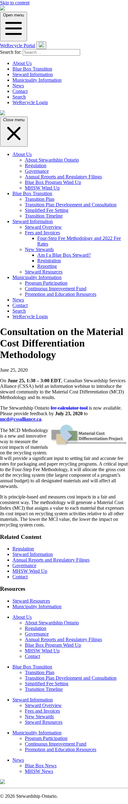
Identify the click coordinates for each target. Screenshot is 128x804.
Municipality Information (37, 80)
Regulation (35, 165)
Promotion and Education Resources (60, 294)
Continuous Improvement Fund (55, 288)
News (18, 85)
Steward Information (32, 74)
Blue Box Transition (32, 68)
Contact (20, 91)
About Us (22, 63)
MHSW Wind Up (42, 188)
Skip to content (15, 2)
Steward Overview (43, 227)
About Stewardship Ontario (52, 160)
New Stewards (39, 249)
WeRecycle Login (30, 102)
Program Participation (46, 283)
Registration (49, 260)
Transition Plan (39, 199)
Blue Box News (41, 765)
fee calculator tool (69, 408)
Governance (37, 171)
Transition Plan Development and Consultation (71, 204)
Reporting (47, 266)
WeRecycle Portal (17, 45)
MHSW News (39, 771)
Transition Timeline (44, 215)
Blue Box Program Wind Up (53, 182)
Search (19, 96)
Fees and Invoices (42, 232)
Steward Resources (43, 271)
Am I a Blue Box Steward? (64, 255)
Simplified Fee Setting (46, 210)
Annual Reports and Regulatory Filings (63, 176)
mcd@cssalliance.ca (20, 419)
